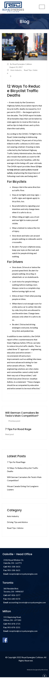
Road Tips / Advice (15, 528)
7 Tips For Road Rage (16, 462)
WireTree (44, 670)
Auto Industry (16, 70)
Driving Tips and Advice (17, 522)
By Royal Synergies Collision (21, 64)
